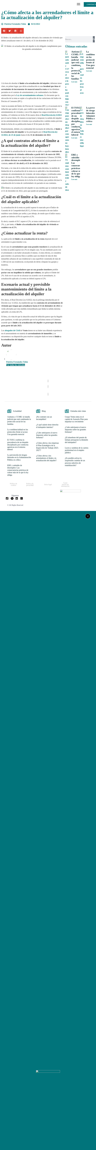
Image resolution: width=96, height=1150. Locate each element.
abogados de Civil (12, 330)
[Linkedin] (55, 1093)
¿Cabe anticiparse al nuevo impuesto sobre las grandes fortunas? (46, 435)
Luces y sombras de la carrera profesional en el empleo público (76, 450)
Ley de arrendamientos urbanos (29, 95)
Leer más (74, 82)
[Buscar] (94, 39)
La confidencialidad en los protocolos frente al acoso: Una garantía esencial (17, 431)
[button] (78, 4)
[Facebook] (41, 1093)
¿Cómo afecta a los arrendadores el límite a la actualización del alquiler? (46, 458)
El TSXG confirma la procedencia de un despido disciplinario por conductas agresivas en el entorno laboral (77, 121)
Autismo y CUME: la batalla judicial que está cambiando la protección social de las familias (76, 65)
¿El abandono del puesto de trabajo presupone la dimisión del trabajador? (76, 439)
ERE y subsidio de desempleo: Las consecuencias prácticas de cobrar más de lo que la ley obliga (78, 166)
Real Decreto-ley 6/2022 (52, 115)
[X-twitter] (48, 1093)
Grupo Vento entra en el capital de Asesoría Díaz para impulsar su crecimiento (76, 419)
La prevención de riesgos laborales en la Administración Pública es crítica (19, 457)
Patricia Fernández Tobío (17, 362)
